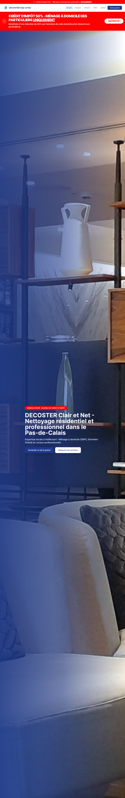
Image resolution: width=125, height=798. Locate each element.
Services (87, 8)
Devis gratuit (115, 8)
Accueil (69, 8)
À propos (78, 8)
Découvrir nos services (68, 450)
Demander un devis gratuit (39, 450)
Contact (103, 8)
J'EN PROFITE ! (114, 21)
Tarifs (95, 8)
